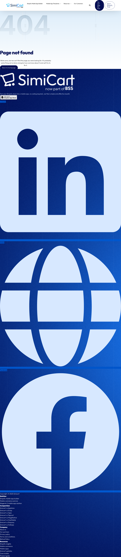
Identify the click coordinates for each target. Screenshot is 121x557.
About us (3, 530)
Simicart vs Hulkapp (7, 525)
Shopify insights (5, 544)
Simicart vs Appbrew (7, 508)
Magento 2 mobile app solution (11, 503)
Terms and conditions (7, 537)
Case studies (4, 553)
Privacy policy (5, 534)
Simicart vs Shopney (7, 522)
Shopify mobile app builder (9, 499)
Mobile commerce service (9, 501)
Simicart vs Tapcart (7, 515)
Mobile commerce (6, 546)
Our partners (4, 532)
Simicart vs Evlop (6, 510)
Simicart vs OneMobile (8, 520)
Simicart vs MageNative (8, 518)
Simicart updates (6, 551)
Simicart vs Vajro (6, 513)
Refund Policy (4, 539)
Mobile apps (4, 549)
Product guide (5, 556)
